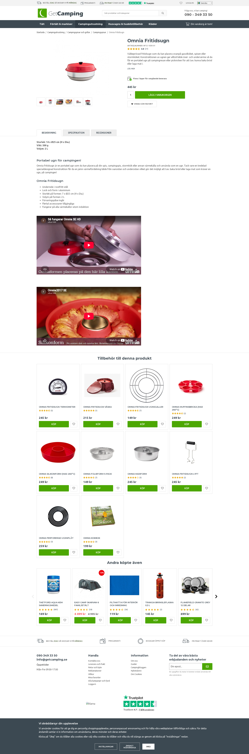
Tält (41, 24)
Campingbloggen (138, 667)
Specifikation (76, 132)
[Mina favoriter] (181, 3)
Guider (134, 664)
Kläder (153, 24)
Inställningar (106, 747)
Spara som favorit (143, 104)
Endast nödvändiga (129, 747)
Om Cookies (136, 674)
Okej (148, 747)
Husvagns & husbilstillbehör (125, 24)
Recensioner (103, 132)
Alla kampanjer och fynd (99, 681)
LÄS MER (131, 69)
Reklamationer (94, 671)
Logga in (190, 3)
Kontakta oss (94, 661)
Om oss (134, 661)
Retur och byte (95, 667)
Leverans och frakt (96, 664)
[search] (163, 13)
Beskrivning (49, 132)
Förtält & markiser (61, 24)
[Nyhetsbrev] (207, 666)
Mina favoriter (94, 677)
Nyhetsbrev (136, 671)
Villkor (91, 674)
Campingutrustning (90, 24)
